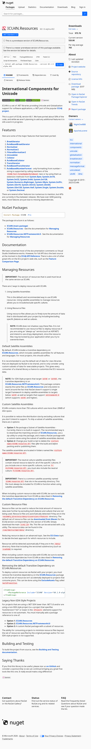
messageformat (77, 166)
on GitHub (51, 666)
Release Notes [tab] (24, 80)
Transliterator (13, 163)
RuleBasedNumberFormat (19, 168)
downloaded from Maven (45, 519)
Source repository (76, 73)
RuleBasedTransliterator (18, 165)
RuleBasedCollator (15, 160)
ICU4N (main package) (17, 226)
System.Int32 (13, 179)
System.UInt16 (14, 184)
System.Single (41, 187)
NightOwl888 (80, 124)
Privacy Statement (73, 736)
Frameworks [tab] (23, 75)
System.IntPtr (55, 182)
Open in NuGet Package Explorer (79, 95)
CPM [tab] (38, 57)
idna (80, 174)
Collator (10, 157)
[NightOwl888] (71, 124)
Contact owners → (76, 119)
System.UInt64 (43, 184)
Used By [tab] (55, 75)
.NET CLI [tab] (6, 57)
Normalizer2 (13, 149)
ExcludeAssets (48, 580)
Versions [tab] (9, 80)
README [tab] (9, 75)
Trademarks (7, 739)
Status (35, 697)
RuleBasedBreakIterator (18, 144)
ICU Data (54, 535)
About (22, 736)
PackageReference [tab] (26, 57)
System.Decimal (17, 190)
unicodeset (75, 170)
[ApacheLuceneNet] (71, 131)
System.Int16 (48, 176)
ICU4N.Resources (15, 228)
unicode (73, 151)
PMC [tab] (14, 57)
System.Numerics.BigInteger (20, 182)
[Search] (84, 14)
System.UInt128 (14, 187)
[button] (60, 64)
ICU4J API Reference (30, 256)
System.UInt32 (29, 184)
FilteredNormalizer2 (16, 152)
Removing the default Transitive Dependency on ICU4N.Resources (32, 497)
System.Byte (35, 176)
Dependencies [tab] (40, 75)
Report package (78, 109)
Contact (6, 697)
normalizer (75, 162)
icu (71, 139)
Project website (78, 66)
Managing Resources (20, 236)
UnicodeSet (12, 155)
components (75, 147)
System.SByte (41, 182)
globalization (76, 155)
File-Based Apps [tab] (26, 60)
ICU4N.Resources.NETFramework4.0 (24, 234)
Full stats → (73, 29)
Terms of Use (32, 736)
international (76, 143)
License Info (76, 79)
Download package (76, 85)
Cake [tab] (37, 60)
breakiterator (76, 158)
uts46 (72, 174)
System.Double (56, 187)
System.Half (28, 187)
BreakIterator (13, 141)
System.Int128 (40, 179)
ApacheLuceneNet (82, 130)
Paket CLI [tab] (46, 57)
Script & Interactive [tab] (10, 60)
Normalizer (12, 147)
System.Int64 (26, 179)
